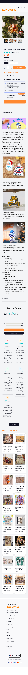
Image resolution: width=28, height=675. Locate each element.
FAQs (8, 629)
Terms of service (10, 641)
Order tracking (10, 627)
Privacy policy (10, 638)
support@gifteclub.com (12, 615)
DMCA (8, 632)
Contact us (9, 624)
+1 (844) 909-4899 (11, 614)
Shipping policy (10, 643)
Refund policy (10, 649)
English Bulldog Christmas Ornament (8, 362)
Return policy (9, 646)
